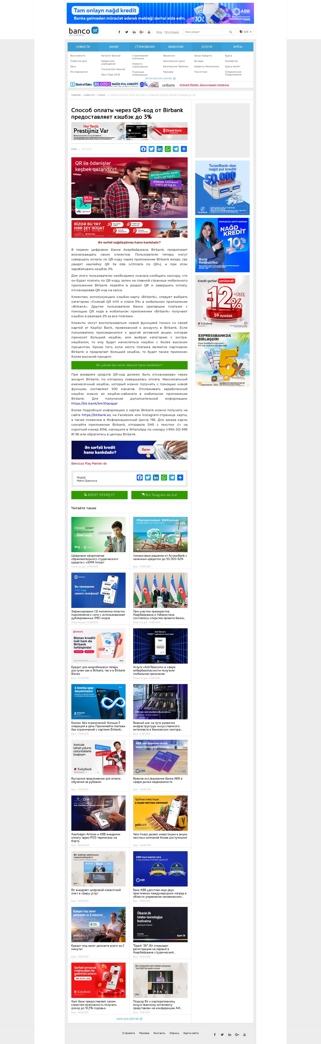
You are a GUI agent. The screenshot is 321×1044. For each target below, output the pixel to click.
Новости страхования (140, 65)
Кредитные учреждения (108, 62)
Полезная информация (139, 73)
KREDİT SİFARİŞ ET (101, 495)
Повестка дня (78, 61)
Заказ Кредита (203, 55)
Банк (73, 66)
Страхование (145, 46)
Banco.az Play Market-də (89, 463)
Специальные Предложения (233, 73)
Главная (76, 95)
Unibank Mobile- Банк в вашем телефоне (204, 85)
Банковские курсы (174, 61)
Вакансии (176, 46)
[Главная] (84, 31)
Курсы (238, 46)
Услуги (207, 46)
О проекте (128, 1033)
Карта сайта (191, 1033)
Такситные (200, 71)
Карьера (168, 71)
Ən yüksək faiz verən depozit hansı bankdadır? (129, 365)
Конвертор (231, 61)
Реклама (144, 1033)
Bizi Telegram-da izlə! (161, 495)
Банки (114, 46)
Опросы (174, 1033)
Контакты (159, 1033)
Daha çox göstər (128, 1019)
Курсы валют (232, 66)
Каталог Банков (111, 55)
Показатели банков (113, 69)
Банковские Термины (175, 66)
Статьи (101, 95)
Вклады (198, 61)
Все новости (77, 55)
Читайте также (83, 508)
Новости (83, 46)
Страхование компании (140, 57)
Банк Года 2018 (110, 74)
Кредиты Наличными (206, 66)
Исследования (79, 71)
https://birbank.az (96, 415)
